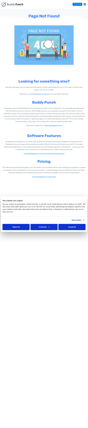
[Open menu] (84, 4)
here (51, 90)
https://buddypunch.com (53, 125)
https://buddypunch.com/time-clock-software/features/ (44, 154)
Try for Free (77, 4)
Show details (76, 220)
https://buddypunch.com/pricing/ (44, 177)
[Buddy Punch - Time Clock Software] (12, 4)
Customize (43, 227)
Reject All (16, 227)
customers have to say (38, 94)
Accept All (72, 227)
